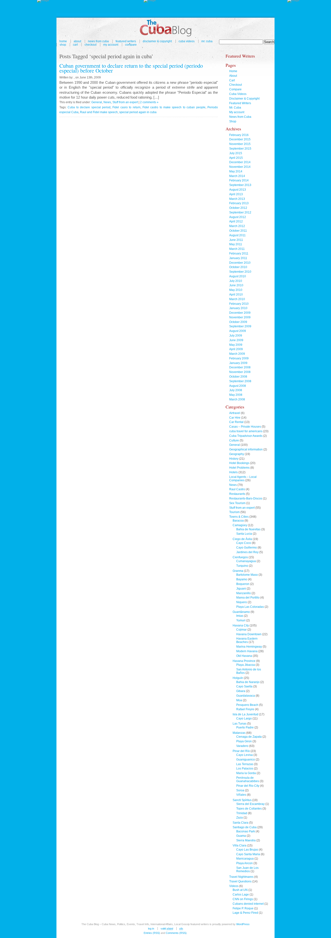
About (77, 41)
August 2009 (237, 331)
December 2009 (240, 312)
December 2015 (240, 139)
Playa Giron (244, 741)
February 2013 (239, 203)
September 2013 (240, 185)
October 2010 (238, 267)
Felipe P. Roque (243, 908)
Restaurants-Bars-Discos (245, 498)
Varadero (242, 746)
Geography (236, 454)
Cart (75, 44)
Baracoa (238, 520)
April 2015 (236, 158)
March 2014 (237, 176)
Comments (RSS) (176, 932)
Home (63, 41)
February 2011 (238, 253)
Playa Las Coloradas (250, 606)
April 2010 (236, 294)
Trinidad (241, 813)
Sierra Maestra (246, 840)
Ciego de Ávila (242, 539)
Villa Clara (239, 845)
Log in (151, 928)
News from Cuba (98, 41)
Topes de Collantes (249, 808)
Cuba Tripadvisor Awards (245, 436)
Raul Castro (237, 489)
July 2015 (235, 153)
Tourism (234, 512)
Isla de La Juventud (245, 714)
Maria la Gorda (246, 773)
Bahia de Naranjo (248, 682)
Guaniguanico (245, 759)
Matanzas (239, 733)
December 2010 (240, 262)
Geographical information (246, 449)
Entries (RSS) (152, 932)
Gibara (240, 691)
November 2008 (240, 372)
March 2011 (237, 249)
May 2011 (235, 244)
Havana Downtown (248, 634)
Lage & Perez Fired (245, 912)
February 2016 (239, 135)
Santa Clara (240, 822)
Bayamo (241, 579)
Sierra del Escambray (250, 804)
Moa (239, 700)
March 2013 (237, 199)
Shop (63, 44)
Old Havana (244, 656)
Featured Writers (126, 41)
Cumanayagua (246, 561)
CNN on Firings (243, 899)
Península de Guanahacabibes (247, 779)
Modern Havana (247, 651)
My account (110, 44)
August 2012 (237, 217)
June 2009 (236, 340)
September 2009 (240, 326)
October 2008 (238, 376)
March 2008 (237, 399)
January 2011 (238, 258)
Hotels (233, 472)
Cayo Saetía (244, 686)
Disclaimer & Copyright (157, 41)
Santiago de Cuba (245, 827)
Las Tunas (239, 723)
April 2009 (236, 349)
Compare (131, 44)
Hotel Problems (239, 467)
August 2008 (237, 386)
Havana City (241, 625)
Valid (167, 928)
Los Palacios (244, 768)
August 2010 (237, 276)
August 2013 (237, 189)
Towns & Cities (239, 516)
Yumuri (240, 620)
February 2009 (239, 358)
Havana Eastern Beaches (247, 640)
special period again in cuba (138, 112)
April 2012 (236, 221)
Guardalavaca (245, 695)
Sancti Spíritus (242, 800)
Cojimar (241, 629)
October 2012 (238, 208)
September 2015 (240, 148)
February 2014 (239, 180)
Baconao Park (245, 831)
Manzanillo (243, 593)
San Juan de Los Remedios (247, 869)
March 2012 (237, 226)
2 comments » (149, 102)
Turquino (242, 565)
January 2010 (238, 308)
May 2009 (235, 344)
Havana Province (244, 661)
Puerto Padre (245, 727)
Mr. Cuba (207, 41)
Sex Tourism (237, 503)
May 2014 (235, 171)
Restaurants (237, 494)
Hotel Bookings (239, 463)
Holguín (238, 678)
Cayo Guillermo (246, 547)
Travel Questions (240, 881)
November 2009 (240, 317)
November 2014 (240, 167)
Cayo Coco (243, 543)
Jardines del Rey (247, 552)
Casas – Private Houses (245, 426)
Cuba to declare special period (89, 107)
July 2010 (235, 281)
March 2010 (237, 299)
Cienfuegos (240, 557)
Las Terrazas (244, 764)
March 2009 (237, 353)
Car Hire (234, 417)
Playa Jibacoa (245, 665)
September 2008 (240, 381)
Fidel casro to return (126, 107)
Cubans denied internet (248, 903)
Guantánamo (241, 612)
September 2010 (240, 271)
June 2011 (236, 240)
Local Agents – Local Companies (243, 478)
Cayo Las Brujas (247, 849)
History (233, 458)
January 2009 (238, 363)
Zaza (239, 817)
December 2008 (240, 367)
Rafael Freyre (245, 709)
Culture (234, 440)
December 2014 (240, 162)
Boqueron (242, 584)
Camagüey (240, 525)
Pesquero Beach (247, 705)
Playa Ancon (244, 863)
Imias (239, 615)
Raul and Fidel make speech (99, 112)
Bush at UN (240, 890)
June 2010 (236, 285)
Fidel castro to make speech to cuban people (173, 107)
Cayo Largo (244, 718)
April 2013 (236, 194)
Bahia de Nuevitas (248, 529)
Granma (238, 571)
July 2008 (235, 390)
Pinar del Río (241, 751)
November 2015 (240, 144)
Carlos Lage (241, 894)
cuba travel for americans (245, 431)
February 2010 (239, 303)
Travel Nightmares (241, 877)
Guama (241, 835)
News (107, 102)
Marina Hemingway (249, 646)
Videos (233, 886)
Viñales (241, 794)
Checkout (90, 44)
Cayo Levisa (244, 755)
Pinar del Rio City (247, 785)
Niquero (241, 602)
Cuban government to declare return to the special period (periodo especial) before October (131, 68)
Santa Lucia (244, 533)
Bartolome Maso (247, 574)
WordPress (243, 924)
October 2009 (238, 322)
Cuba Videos (187, 41)
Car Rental (236, 422)
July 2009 (235, 335)
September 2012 (240, 212)
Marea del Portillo (248, 597)
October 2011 (238, 230)
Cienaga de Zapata (249, 736)
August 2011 (237, 235)
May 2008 (235, 395)
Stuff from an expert (125, 102)
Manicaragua (245, 858)
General (96, 102)
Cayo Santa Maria (248, 854)
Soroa (240, 790)
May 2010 (235, 290)
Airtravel (234, 413)
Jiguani (241, 588)
